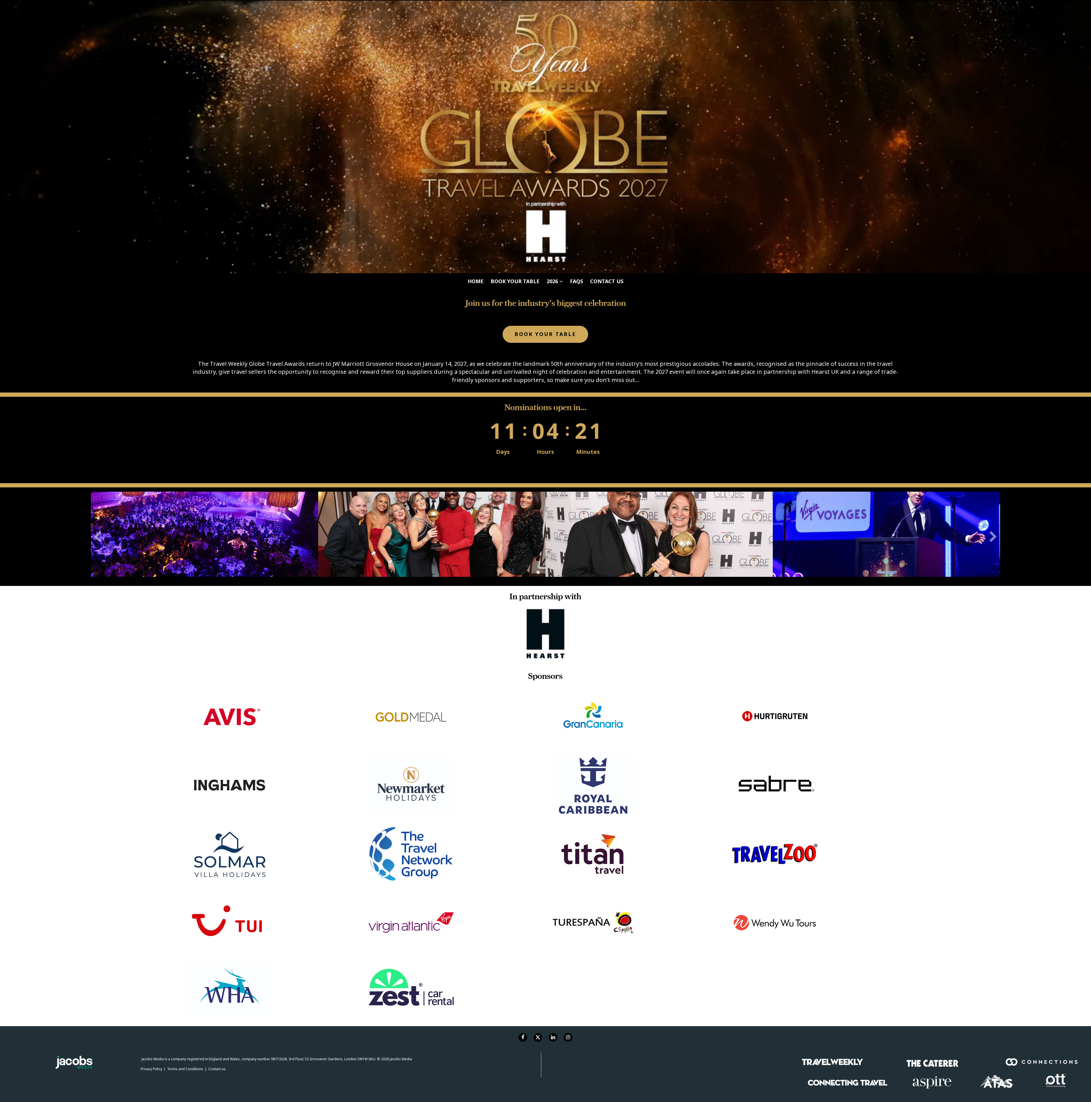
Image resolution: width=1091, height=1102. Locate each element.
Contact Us (606, 7)
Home (476, 7)
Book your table (515, 7)
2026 (553, 7)
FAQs (576, 7)
